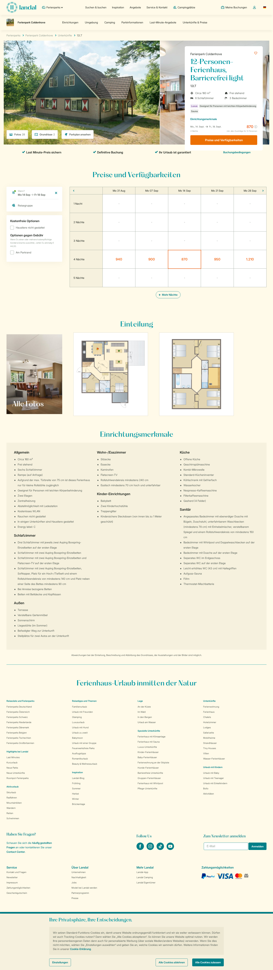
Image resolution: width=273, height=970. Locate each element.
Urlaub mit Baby (211, 773)
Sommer (76, 788)
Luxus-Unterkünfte (147, 747)
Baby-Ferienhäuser (147, 757)
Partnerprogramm (80, 893)
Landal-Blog (78, 778)
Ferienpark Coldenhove (206, 54)
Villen (206, 753)
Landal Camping (144, 877)
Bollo (205, 788)
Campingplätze (186, 7)
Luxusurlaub (78, 722)
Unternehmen (79, 872)
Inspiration (118, 7)
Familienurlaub (79, 706)
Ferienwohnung (211, 706)
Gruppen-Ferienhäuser (149, 778)
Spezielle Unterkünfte (149, 730)
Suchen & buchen (95, 7)
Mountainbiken (14, 802)
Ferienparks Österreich (18, 711)
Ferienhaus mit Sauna (149, 741)
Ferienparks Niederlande (18, 722)
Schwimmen (12, 818)
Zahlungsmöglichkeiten (18, 887)
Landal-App (142, 872)
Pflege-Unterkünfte (147, 788)
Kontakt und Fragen (16, 872)
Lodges (207, 727)
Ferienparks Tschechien (18, 737)
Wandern (11, 808)
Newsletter (12, 877)
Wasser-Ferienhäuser (214, 758)
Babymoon (77, 737)
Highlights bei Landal (17, 751)
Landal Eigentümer (145, 882)
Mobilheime (209, 737)
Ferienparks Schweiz (17, 717)
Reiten (9, 813)
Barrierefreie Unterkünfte (150, 773)
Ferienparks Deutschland (19, 706)
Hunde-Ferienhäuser (148, 767)
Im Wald (142, 711)
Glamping (77, 717)
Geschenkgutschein (16, 893)
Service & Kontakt (157, 7)
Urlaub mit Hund (80, 727)
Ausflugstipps (79, 753)
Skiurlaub (11, 792)
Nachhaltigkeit (79, 877)
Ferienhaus (208, 711)
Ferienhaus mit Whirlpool (150, 783)
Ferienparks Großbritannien (20, 743)
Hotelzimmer (209, 722)
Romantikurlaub (80, 758)
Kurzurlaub (11, 762)
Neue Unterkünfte (15, 773)
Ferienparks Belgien (16, 732)
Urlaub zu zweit (80, 732)
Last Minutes (13, 757)
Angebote (135, 7)
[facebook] (140, 849)
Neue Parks (12, 767)
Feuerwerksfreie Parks (83, 748)
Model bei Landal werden (84, 887)
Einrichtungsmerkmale (203, 119)
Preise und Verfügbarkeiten (224, 140)
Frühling (76, 783)
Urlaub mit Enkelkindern (215, 783)
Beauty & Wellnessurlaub (84, 763)
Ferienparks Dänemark (17, 727)
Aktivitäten (208, 793)
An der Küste (144, 706)
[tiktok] (161, 849)
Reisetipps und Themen (84, 701)
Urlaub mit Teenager (213, 778)
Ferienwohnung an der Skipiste (153, 762)
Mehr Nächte (169, 294)
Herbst (75, 793)
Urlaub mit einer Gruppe (84, 743)
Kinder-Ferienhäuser (148, 752)
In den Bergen (145, 717)
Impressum (12, 882)
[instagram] (151, 849)
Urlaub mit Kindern (212, 767)
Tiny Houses (209, 748)
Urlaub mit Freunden (82, 711)
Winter (75, 798)
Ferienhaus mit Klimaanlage (151, 736)
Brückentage (78, 804)
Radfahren (11, 797)
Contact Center (15, 851)
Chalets (207, 717)
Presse (75, 898)
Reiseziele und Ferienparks (20, 701)
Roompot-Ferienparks (17, 778)
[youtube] (170, 849)
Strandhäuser (210, 743)
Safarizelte (208, 732)
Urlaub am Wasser (147, 722)
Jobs (74, 882)
